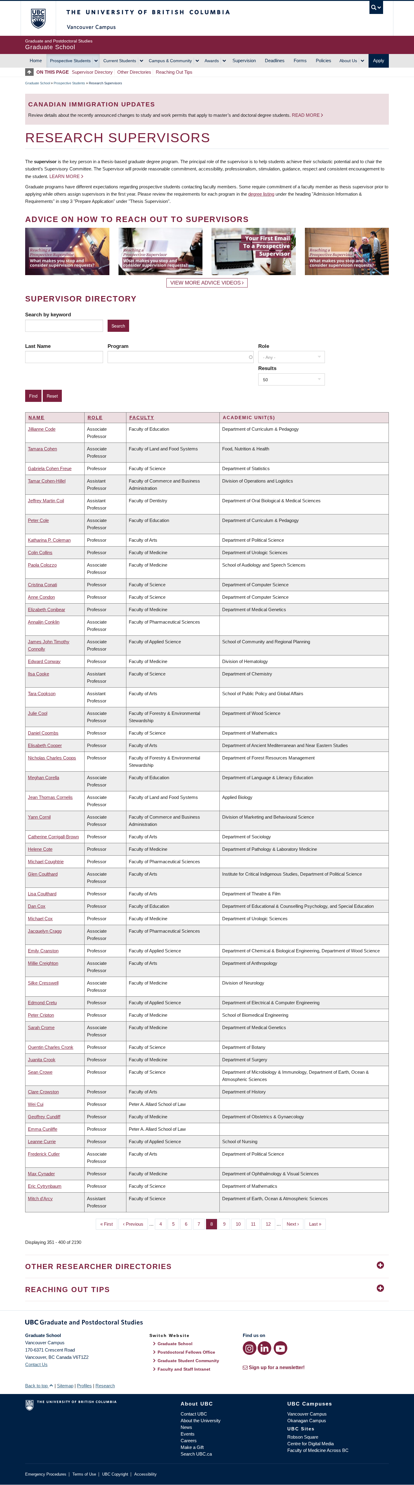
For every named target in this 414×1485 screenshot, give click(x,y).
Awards (212, 60)
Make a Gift (192, 1447)
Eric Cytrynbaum (45, 1186)
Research (105, 1385)
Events (188, 1433)
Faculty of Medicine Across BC (318, 1450)
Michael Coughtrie (46, 861)
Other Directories (134, 72)
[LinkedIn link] (264, 1348)
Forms (300, 60)
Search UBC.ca (196, 1453)
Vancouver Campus (307, 1413)
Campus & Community (170, 60)
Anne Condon (41, 597)
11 (255, 1224)
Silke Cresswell (43, 982)
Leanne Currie (42, 1141)
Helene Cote (40, 849)
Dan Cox (36, 906)
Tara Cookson (41, 693)
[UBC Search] (376, 7)
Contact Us (36, 1364)
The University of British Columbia (38, 18)
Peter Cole (38, 520)
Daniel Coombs (43, 733)
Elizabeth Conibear (46, 609)
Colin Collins (40, 552)
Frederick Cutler (44, 1154)
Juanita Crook (41, 1059)
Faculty (141, 417)
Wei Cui (35, 1104)
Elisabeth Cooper (45, 745)
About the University (201, 1420)
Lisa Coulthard (42, 893)
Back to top (37, 1385)
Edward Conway (44, 661)
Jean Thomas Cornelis (50, 797)
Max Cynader (41, 1173)
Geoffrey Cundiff (44, 1116)
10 (240, 1224)
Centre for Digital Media (310, 1443)
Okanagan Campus (306, 1420)
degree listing (261, 194)
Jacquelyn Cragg (45, 931)
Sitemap (65, 1385)
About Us (348, 60)
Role (263, 346)
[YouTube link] (280, 1348)
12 (270, 1224)
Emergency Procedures (45, 1474)
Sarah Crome (41, 1027)
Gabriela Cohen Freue (50, 468)
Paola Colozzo (42, 564)
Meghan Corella (43, 777)
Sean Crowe (40, 1072)
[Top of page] (30, 72)
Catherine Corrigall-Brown (53, 836)
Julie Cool (37, 713)
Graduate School (37, 83)
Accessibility (145, 1474)
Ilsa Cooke (38, 673)
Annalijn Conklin (43, 622)
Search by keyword (48, 314)
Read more (306, 115)
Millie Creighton (43, 963)
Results (267, 368)
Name (36, 417)
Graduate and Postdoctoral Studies (207, 1323)
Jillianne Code (41, 429)
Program (118, 346)
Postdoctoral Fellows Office (186, 1352)
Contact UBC (194, 1413)
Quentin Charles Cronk (50, 1047)
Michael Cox (40, 918)
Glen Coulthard (43, 874)
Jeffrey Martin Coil (46, 500)
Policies (323, 60)
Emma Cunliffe (42, 1129)
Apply (378, 60)
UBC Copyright (115, 1474)
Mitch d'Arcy (40, 1198)
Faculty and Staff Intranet (184, 1369)
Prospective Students (70, 60)
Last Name (38, 346)
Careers (189, 1440)
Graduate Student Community (188, 1360)
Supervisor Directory (92, 72)
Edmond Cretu (42, 1002)
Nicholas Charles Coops (52, 757)
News (186, 1427)
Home (36, 60)
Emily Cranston (43, 950)
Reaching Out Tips (174, 72)
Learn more (64, 176)
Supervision (244, 60)
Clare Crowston (43, 1091)
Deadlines (275, 60)
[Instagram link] (249, 1348)
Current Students (119, 60)
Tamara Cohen (42, 448)
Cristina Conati (42, 584)
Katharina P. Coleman (49, 540)
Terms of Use (84, 1474)
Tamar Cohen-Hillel (46, 480)
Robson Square (302, 1437)
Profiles (84, 1385)
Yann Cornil (39, 817)
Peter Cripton (41, 1015)
